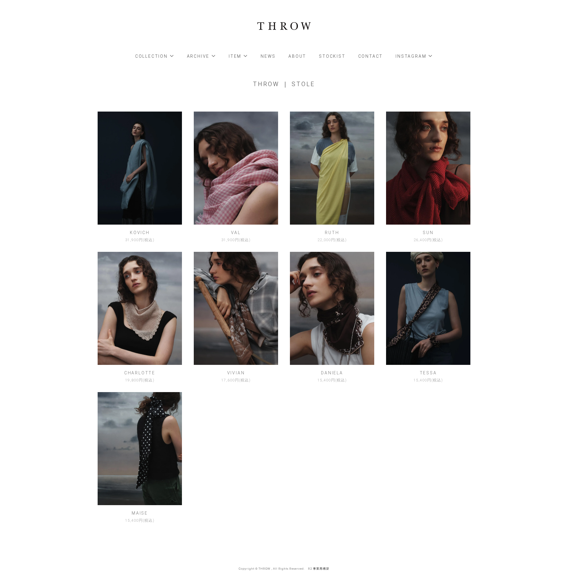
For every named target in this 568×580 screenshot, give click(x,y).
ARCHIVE (199, 56)
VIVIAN (236, 372)
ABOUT (297, 56)
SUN (428, 232)
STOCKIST (332, 56)
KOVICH (140, 232)
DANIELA (332, 372)
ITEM (236, 56)
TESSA (428, 372)
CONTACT (370, 56)
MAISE (140, 513)
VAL (236, 232)
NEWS (268, 56)
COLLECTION (152, 56)
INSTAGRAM (412, 56)
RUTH (332, 232)
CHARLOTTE (139, 372)
